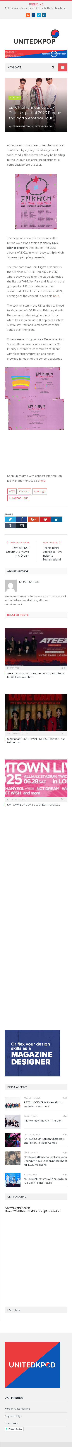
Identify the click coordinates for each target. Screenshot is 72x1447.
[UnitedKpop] (36, 35)
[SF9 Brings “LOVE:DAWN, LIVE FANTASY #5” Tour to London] (36, 714)
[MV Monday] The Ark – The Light (43, 1120)
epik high (40, 491)
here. (43, 480)
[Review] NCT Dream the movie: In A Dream (18, 551)
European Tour (18, 498)
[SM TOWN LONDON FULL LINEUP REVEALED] (36, 780)
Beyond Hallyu (13, 1416)
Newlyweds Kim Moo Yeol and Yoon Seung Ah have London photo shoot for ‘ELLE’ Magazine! (45, 1160)
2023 (12, 491)
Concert (14, 97)
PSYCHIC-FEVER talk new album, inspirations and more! (43, 1104)
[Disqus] (36, 867)
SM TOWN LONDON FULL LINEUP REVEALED (34, 804)
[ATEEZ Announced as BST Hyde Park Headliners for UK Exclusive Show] (36, 649)
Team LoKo (11, 1423)
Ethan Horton (21, 126)
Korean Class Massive (17, 1408)
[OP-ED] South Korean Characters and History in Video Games (44, 1140)
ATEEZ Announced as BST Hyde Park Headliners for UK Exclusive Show (37, 8)
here (56, 296)
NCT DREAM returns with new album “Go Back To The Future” (45, 1180)
